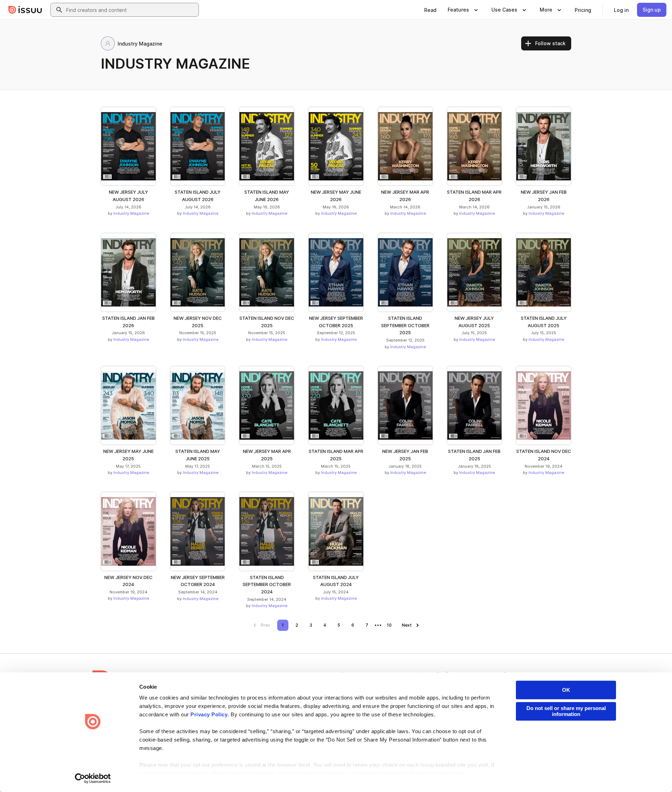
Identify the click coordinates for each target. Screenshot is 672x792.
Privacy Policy (208, 714)
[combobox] (131, 9)
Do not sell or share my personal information (566, 711)
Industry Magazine (131, 213)
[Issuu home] (25, 10)
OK (566, 690)
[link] (430, 10)
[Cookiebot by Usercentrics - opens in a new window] (93, 778)
